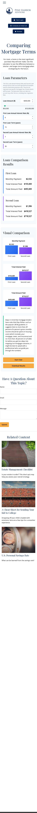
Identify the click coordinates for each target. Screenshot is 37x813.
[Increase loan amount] (32, 100)
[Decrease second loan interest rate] (32, 138)
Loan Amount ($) (9, 101)
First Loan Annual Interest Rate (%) (16, 113)
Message (3, 409)
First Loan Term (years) (11, 123)
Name (2, 387)
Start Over (18, 360)
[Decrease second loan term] (32, 147)
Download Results (18, 366)
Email (2, 398)
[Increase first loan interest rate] (32, 116)
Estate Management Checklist (17, 469)
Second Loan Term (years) (12, 142)
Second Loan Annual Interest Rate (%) (17, 132)
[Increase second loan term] (32, 145)
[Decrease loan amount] (32, 102)
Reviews (19, 31)
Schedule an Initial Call (19, 26)
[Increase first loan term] (32, 126)
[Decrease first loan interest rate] (32, 118)
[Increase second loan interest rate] (32, 136)
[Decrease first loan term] (32, 128)
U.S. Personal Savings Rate (15, 555)
